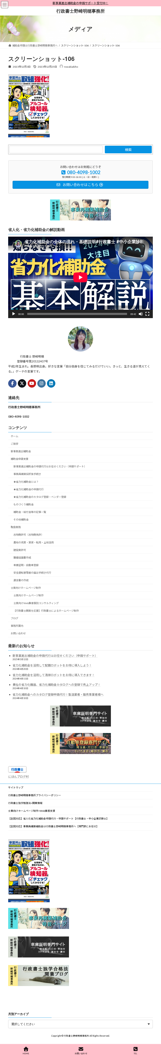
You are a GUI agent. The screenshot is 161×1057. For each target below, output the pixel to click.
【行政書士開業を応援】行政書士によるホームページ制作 (46, 610)
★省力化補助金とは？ (26, 481)
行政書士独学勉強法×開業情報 (25, 803)
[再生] (14, 314)
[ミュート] (141, 314)
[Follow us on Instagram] (41, 383)
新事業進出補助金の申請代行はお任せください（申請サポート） (49, 466)
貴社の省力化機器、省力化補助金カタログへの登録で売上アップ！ (57, 684)
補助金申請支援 (19, 458)
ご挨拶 (14, 443)
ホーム (14, 436)
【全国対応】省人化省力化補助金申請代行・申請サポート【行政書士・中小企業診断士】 (58, 818)
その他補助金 (21, 519)
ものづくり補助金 (23, 504)
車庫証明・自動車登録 (26, 565)
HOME (26, 1053)
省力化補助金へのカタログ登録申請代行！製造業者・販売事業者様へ (58, 694)
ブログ (14, 618)
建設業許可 (19, 550)
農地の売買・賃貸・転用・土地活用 (33, 542)
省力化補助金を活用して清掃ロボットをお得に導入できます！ (54, 675)
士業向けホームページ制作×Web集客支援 (31, 810)
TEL (135, 1053)
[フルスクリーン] (147, 314)
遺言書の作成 (21, 580)
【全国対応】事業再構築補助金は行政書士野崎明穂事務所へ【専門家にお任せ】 (53, 826)
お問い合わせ (18, 633)
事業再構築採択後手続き (27, 474)
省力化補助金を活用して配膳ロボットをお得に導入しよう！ (52, 665)
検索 (128, 150)
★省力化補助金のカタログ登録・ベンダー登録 (39, 496)
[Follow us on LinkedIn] (51, 383)
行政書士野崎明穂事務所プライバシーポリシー (34, 795)
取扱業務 (16, 527)
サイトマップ (15, 787)
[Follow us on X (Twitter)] (22, 383)
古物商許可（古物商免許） (28, 534)
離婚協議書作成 (22, 557)
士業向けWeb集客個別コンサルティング (36, 603)
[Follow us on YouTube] (32, 383)
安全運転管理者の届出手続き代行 (32, 572)
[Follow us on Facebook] (12, 383)
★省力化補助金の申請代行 (28, 489)
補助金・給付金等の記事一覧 (29, 512)
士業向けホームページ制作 (26, 587)
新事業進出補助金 (21, 451)
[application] (80, 277)
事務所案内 (17, 625)
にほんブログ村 (18, 776)
